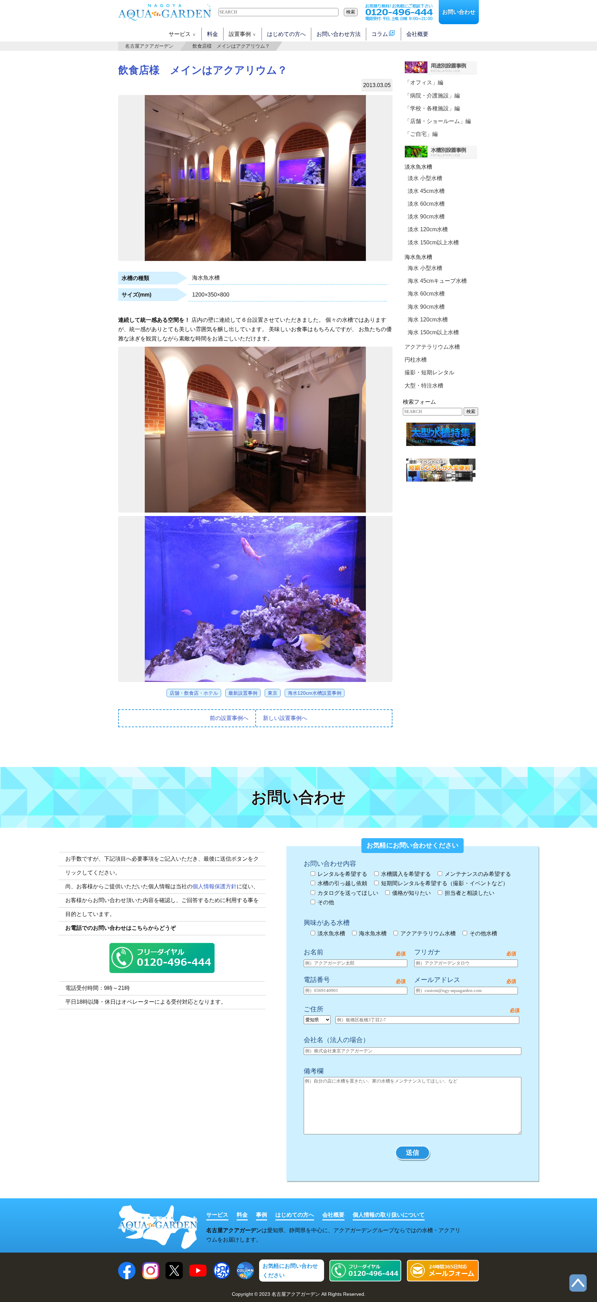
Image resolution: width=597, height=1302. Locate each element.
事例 (261, 1215)
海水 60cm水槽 (426, 294)
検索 (350, 12)
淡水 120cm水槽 (428, 229)
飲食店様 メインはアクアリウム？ (231, 46)
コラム (379, 34)
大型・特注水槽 (424, 385)
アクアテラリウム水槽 (432, 347)
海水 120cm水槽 (428, 319)
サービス (217, 1215)
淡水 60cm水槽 (426, 204)
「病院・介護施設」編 (432, 96)
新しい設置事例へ (285, 718)
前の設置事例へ (229, 718)
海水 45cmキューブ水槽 (437, 281)
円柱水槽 (416, 360)
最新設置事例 (242, 693)
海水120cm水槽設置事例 (314, 693)
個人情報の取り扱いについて (389, 1215)
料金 (212, 34)
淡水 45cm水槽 (426, 191)
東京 (272, 693)
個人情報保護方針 (214, 886)
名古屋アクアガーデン (149, 46)
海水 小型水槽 (425, 268)
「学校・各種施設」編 (432, 108)
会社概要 (417, 34)
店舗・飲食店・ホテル (194, 693)
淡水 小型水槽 (425, 178)
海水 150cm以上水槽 (433, 332)
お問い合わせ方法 (338, 34)
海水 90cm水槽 (426, 307)
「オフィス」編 (424, 82)
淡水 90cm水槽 (426, 216)
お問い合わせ (458, 12)
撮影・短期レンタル (429, 372)
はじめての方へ (286, 34)
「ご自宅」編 (421, 134)
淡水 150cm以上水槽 (433, 242)
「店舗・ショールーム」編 (438, 121)
